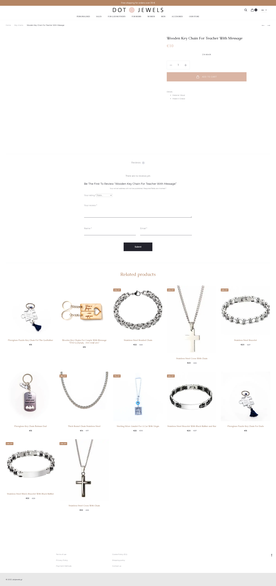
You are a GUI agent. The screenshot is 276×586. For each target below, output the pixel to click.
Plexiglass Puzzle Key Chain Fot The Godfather (30, 340)
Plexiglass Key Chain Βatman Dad (30, 426)
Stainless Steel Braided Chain (138, 340)
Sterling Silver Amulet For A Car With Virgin (138, 426)
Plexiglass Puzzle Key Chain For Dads (245, 426)
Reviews (137, 162)
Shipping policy (118, 560)
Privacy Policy (62, 560)
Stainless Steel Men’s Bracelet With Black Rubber (30, 494)
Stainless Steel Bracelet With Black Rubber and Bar (191, 426)
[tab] (138, 162)
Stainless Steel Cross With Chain (191, 358)
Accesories (177, 16)
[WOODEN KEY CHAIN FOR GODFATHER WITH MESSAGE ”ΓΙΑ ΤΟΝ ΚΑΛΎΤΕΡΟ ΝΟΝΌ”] (263, 25)
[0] (252, 10)
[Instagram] (269, 580)
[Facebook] (263, 580)
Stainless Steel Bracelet (245, 340)
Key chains (18, 25)
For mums (136, 16)
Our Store (194, 16)
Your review (90, 205)
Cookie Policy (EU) (119, 554)
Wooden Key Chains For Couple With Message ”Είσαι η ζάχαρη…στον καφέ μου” (84, 341)
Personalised (83, 16)
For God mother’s (116, 16)
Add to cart (209, 77)
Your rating (90, 195)
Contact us (116, 566)
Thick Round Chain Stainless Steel (84, 426)
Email (143, 228)
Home (8, 25)
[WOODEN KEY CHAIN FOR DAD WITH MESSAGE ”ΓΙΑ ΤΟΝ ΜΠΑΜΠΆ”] (267, 25)
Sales (98, 16)
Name (88, 228)
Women (151, 16)
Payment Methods (63, 566)
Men (163, 16)
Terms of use (61, 554)
